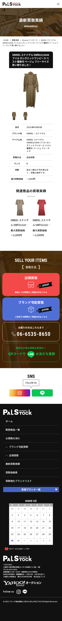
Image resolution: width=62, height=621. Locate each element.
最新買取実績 (13, 463)
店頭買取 (14, 455)
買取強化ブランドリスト (19, 481)
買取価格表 (11, 472)
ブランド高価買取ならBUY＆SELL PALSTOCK (25, 601)
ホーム (9, 421)
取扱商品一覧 (13, 429)
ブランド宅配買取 (18, 446)
